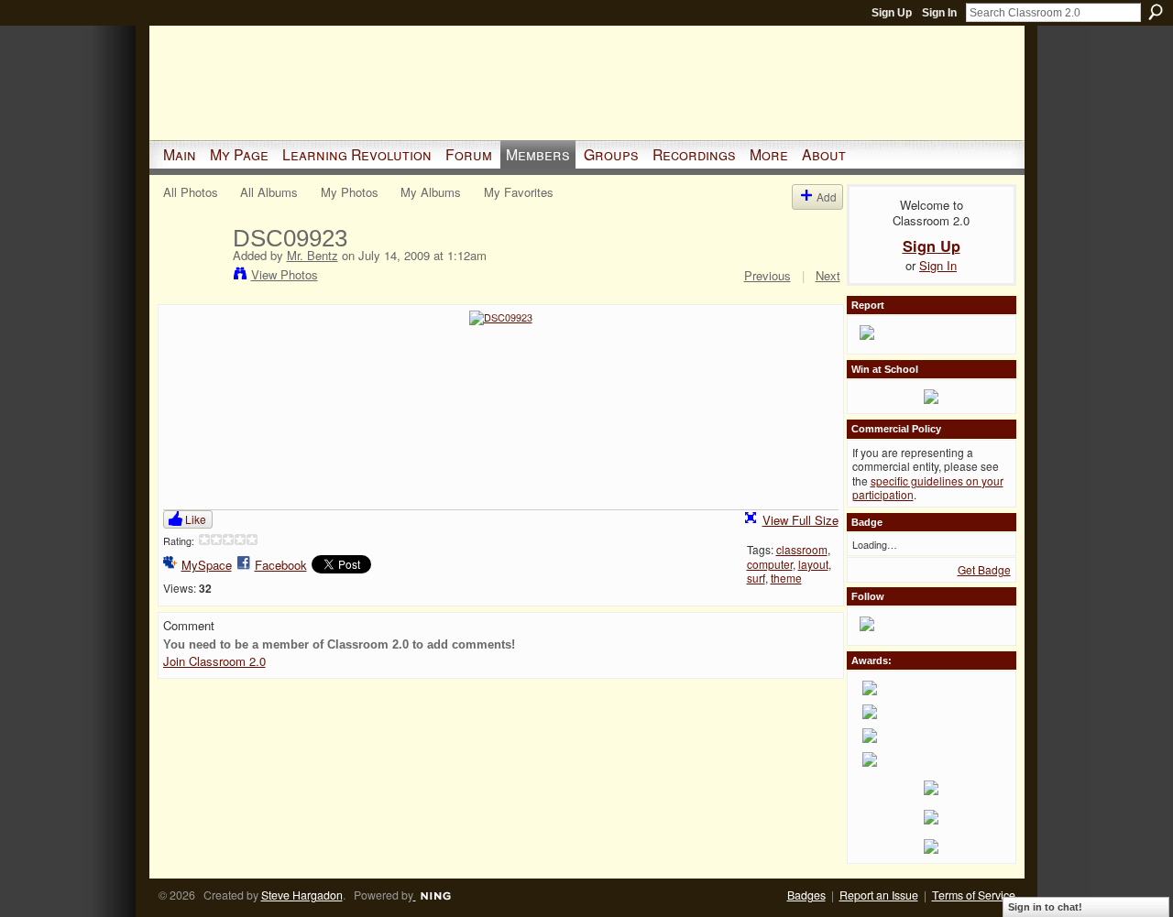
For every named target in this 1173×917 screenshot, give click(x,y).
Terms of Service (973, 895)
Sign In (939, 12)
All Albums (269, 192)
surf (756, 577)
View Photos (284, 274)
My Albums (430, 192)
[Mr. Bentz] (192, 276)
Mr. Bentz (312, 255)
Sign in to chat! (1045, 906)
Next (828, 275)
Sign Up (892, 12)
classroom (802, 549)
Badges (806, 895)
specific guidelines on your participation (927, 488)
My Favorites (519, 192)
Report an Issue (878, 895)
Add (827, 196)
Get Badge (984, 569)
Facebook (281, 564)
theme (786, 577)
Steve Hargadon (302, 895)
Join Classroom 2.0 (214, 661)
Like (195, 519)
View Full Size (800, 520)
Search (1155, 12)
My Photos (349, 192)
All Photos (190, 192)
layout (813, 564)
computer (770, 564)
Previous (767, 275)
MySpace (206, 564)
